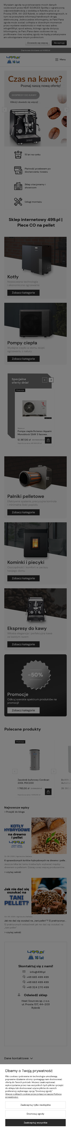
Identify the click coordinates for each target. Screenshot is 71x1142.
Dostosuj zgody (35, 1113)
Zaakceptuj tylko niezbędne (35, 1104)
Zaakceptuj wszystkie (35, 1122)
